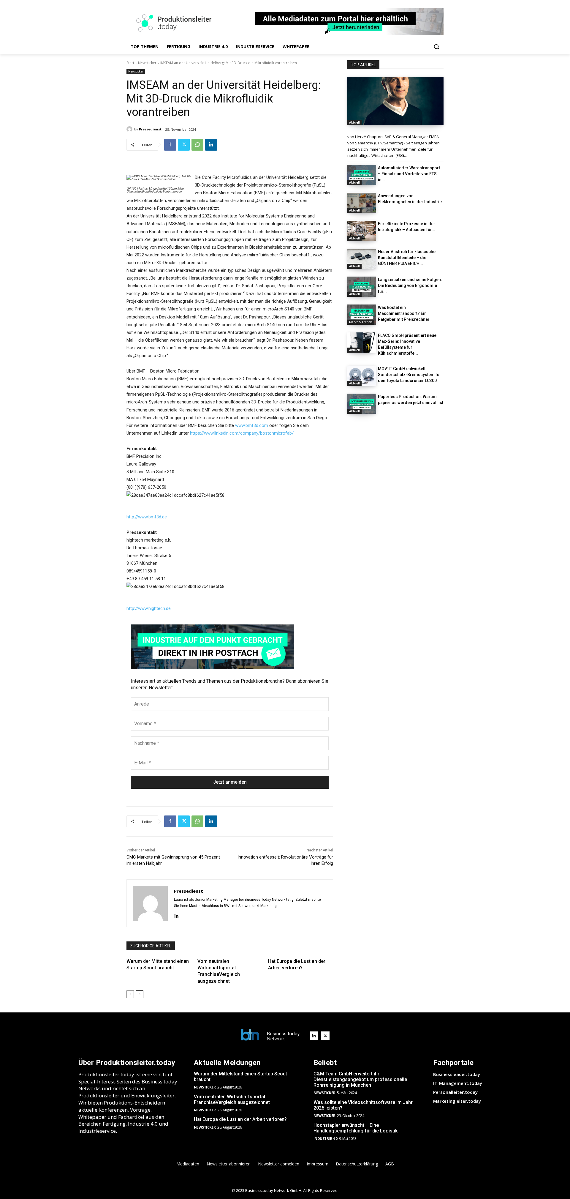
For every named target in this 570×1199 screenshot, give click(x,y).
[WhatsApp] (197, 145)
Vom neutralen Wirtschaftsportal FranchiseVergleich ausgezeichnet (232, 1099)
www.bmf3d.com (251, 425)
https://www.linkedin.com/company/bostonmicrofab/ (242, 433)
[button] (436, 47)
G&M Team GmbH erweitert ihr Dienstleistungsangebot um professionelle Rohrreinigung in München (360, 1079)
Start (130, 62)
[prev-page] (130, 994)
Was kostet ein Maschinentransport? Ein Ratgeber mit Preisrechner (404, 313)
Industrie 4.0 (326, 1138)
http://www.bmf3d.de (146, 517)
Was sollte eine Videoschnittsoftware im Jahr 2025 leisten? (363, 1105)
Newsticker (147, 62)
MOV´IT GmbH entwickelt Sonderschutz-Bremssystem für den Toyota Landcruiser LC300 (409, 374)
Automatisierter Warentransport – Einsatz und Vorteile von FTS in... (409, 173)
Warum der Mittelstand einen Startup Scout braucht (240, 1076)
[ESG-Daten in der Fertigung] (395, 101)
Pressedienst (150, 129)
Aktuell (354, 122)
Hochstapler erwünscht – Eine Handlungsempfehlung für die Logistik (356, 1128)
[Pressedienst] (130, 129)
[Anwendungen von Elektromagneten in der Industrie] (361, 203)
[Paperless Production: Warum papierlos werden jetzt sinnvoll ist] (361, 404)
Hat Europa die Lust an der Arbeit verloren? (240, 1119)
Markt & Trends (361, 322)
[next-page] (139, 994)
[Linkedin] (211, 145)
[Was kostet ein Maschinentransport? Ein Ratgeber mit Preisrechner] (361, 315)
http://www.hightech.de (148, 608)
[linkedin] (176, 915)
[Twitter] (184, 145)
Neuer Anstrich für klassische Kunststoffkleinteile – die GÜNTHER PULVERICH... (407, 257)
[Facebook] (170, 145)
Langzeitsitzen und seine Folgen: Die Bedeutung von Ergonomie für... (410, 285)
